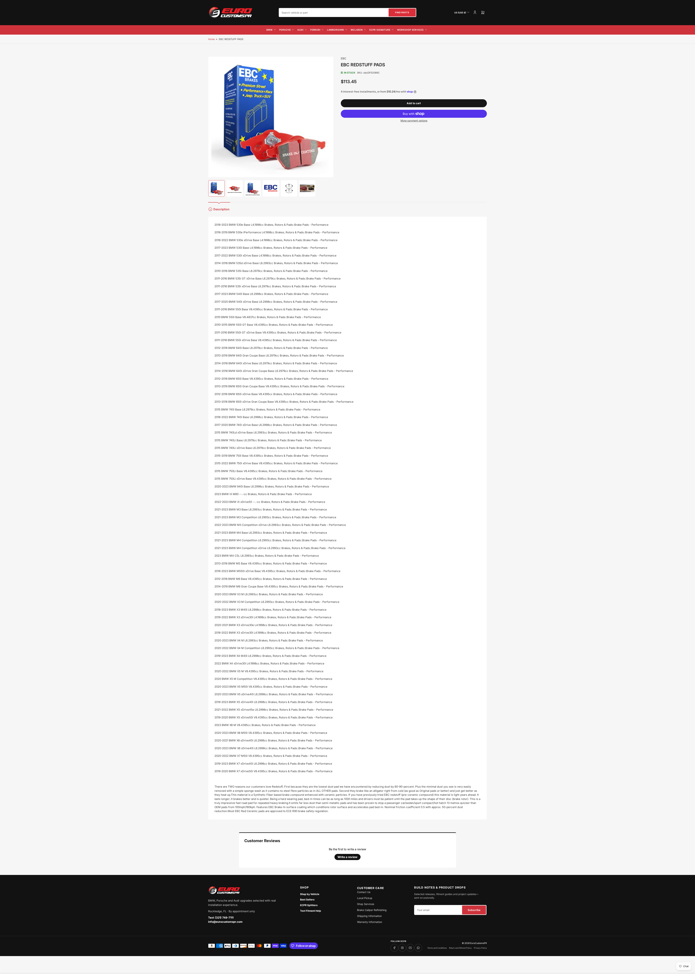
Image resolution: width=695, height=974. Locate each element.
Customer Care (370, 888)
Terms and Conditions (437, 948)
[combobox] (347, 12)
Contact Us (363, 892)
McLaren (357, 29)
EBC (343, 58)
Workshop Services (410, 29)
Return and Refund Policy (460, 948)
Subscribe (474, 910)
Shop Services (365, 904)
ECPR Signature (379, 29)
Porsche (285, 29)
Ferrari (315, 29)
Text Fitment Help (310, 910)
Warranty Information (369, 921)
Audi (300, 29)
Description (221, 209)
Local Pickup (364, 898)
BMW (269, 29)
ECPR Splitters (309, 905)
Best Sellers (307, 899)
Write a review (347, 857)
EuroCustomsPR (478, 943)
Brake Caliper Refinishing (372, 910)
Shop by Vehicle (309, 894)
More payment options (414, 120)
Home (211, 39)
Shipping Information (369, 915)
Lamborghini (335, 29)
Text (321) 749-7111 (220, 917)
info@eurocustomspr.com (225, 921)
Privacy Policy (480, 948)
